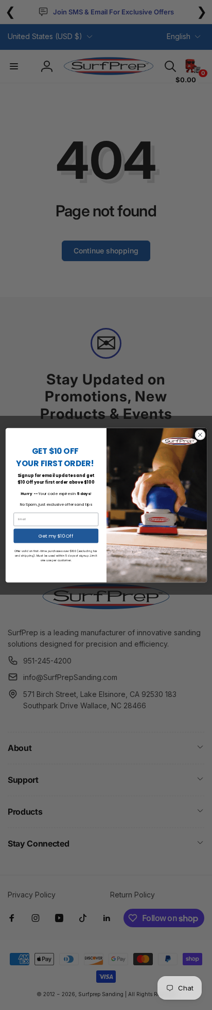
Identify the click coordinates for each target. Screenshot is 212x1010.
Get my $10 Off (55, 535)
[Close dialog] (199, 434)
